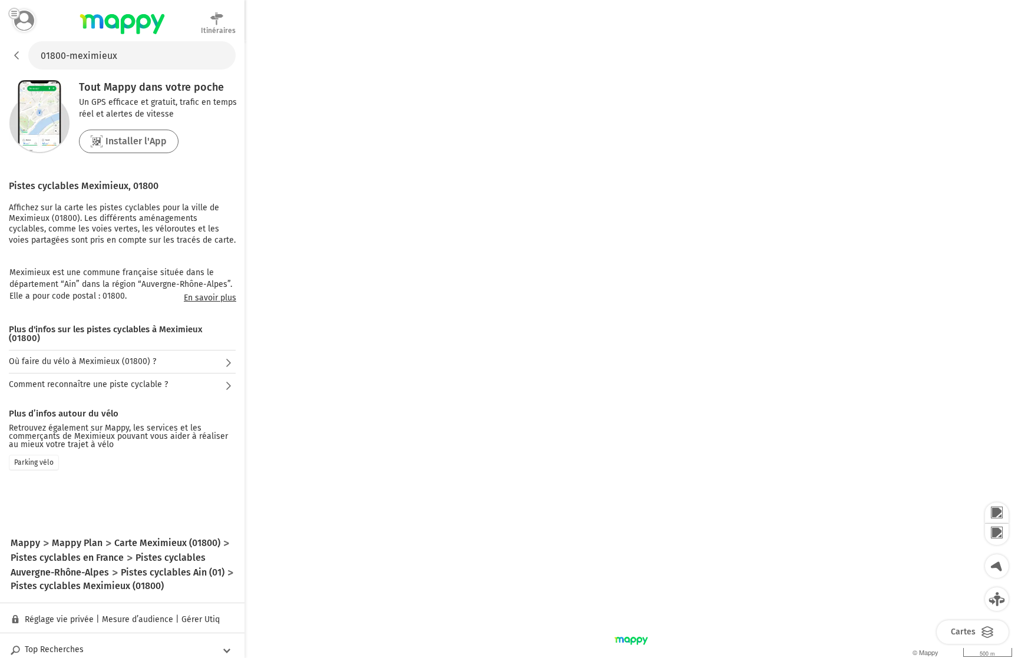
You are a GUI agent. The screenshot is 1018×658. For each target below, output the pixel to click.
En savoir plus (210, 298)
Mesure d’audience (137, 619)
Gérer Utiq (200, 619)
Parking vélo (34, 462)
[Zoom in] (997, 513)
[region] (631, 349)
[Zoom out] (997, 534)
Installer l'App (136, 141)
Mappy (122, 34)
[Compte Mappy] (24, 20)
